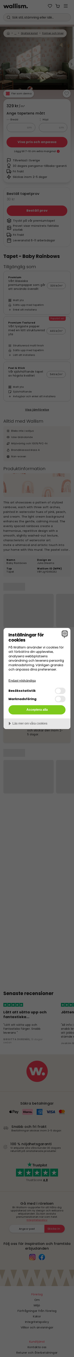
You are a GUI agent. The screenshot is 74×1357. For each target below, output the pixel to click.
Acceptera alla (37, 709)
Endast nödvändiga (22, 680)
